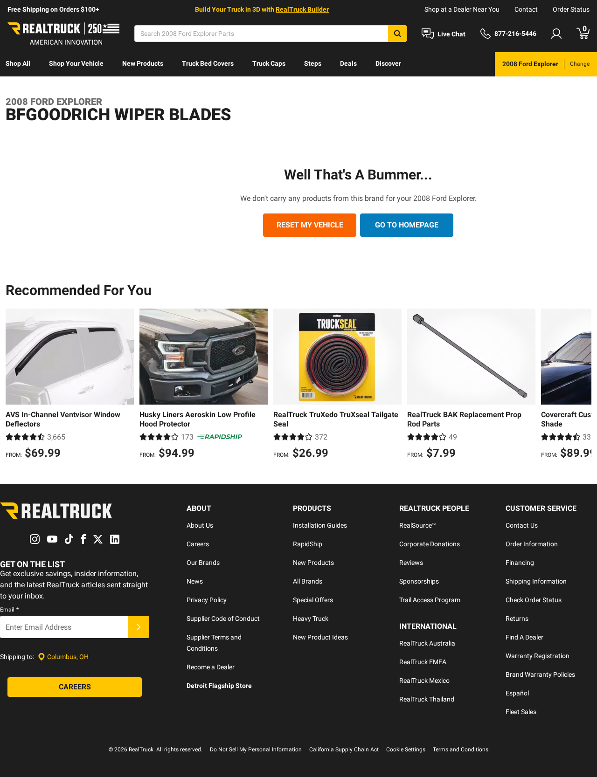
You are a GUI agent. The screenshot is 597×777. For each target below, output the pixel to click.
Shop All (18, 63)
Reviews (411, 562)
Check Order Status (534, 600)
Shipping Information (536, 581)
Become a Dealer (211, 667)
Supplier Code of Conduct (223, 618)
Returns (517, 618)
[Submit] (138, 627)
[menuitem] (18, 64)
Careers (198, 544)
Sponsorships (419, 581)
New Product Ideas (320, 637)
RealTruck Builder (302, 9)
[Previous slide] (15, 385)
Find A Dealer (524, 637)
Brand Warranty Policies (540, 674)
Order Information (532, 544)
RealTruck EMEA (422, 662)
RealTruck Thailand (426, 699)
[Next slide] (582, 385)
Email (9, 609)
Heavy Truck (310, 618)
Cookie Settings (405, 749)
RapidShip (307, 544)
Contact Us (522, 525)
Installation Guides (320, 525)
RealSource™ (417, 525)
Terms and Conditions (460, 749)
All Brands (307, 581)
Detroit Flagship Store (219, 685)
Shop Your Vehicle (76, 63)
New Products (142, 63)
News (195, 581)
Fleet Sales (521, 711)
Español (517, 693)
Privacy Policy (207, 600)
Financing (520, 562)
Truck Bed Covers (208, 63)
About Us (200, 525)
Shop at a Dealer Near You (462, 9)
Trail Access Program (429, 600)
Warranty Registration (537, 656)
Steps (312, 63)
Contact (526, 9)
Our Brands (203, 562)
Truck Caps (268, 63)
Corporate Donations (429, 544)
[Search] (397, 33)
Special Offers (313, 600)
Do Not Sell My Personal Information (256, 749)
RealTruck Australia (427, 643)
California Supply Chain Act (344, 749)
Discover (388, 63)
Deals (348, 63)
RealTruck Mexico (424, 680)
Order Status (571, 9)
